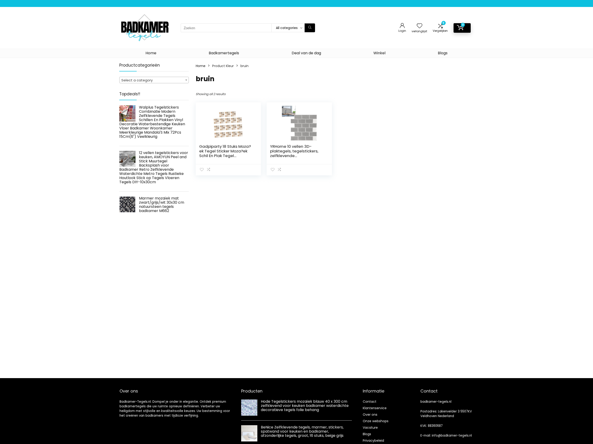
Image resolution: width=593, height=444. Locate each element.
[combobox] (154, 80)
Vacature (370, 427)
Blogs (443, 53)
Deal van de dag (306, 53)
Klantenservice (375, 408)
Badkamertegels (224, 53)
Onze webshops (375, 421)
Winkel (379, 53)
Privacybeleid (373, 440)
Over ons (370, 414)
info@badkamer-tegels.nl (452, 435)
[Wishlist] (419, 26)
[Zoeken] (310, 27)
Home (150, 53)
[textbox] (154, 80)
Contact (369, 401)
